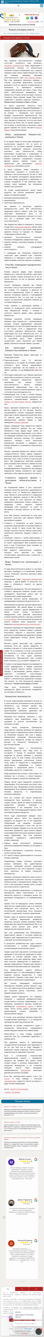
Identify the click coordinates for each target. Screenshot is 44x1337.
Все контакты (32, 21)
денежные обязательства (14, 65)
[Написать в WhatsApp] (28, 18)
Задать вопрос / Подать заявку (22, 1320)
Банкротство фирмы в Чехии (13, 1106)
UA (42, 21)
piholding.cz (25, 1333)
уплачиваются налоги (24, 1006)
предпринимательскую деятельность (26, 624)
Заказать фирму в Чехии (12, 1122)
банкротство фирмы (12, 1092)
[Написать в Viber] (36, 18)
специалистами (10, 1081)
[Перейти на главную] (12, 18)
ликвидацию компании (22, 227)
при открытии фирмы (32, 78)
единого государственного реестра (17, 402)
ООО (36, 370)
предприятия (25, 1070)
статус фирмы (11, 619)
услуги (6, 1079)
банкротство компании (19, 1089)
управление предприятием (32, 579)
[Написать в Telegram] (32, 18)
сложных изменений (20, 422)
